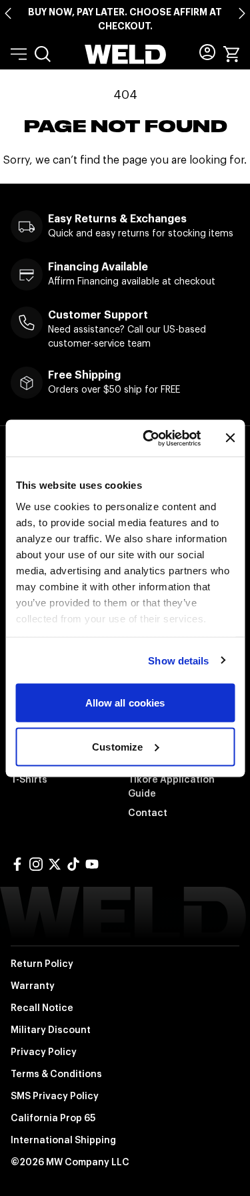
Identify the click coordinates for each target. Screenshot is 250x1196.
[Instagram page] (36, 864)
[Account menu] (207, 52)
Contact (147, 813)
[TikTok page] (73, 864)
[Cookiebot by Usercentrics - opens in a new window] (149, 438)
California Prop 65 (53, 1118)
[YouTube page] (92, 864)
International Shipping (63, 1140)
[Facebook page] (17, 864)
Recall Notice (42, 1008)
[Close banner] (230, 438)
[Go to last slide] (8, 13)
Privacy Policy (44, 1052)
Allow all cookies (125, 703)
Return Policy (42, 964)
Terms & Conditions (56, 1074)
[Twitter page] (54, 864)
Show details (178, 660)
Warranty (33, 986)
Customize (117, 746)
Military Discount (51, 1030)
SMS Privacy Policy (55, 1096)
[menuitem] (43, 54)
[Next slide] (242, 13)
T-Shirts (29, 779)
